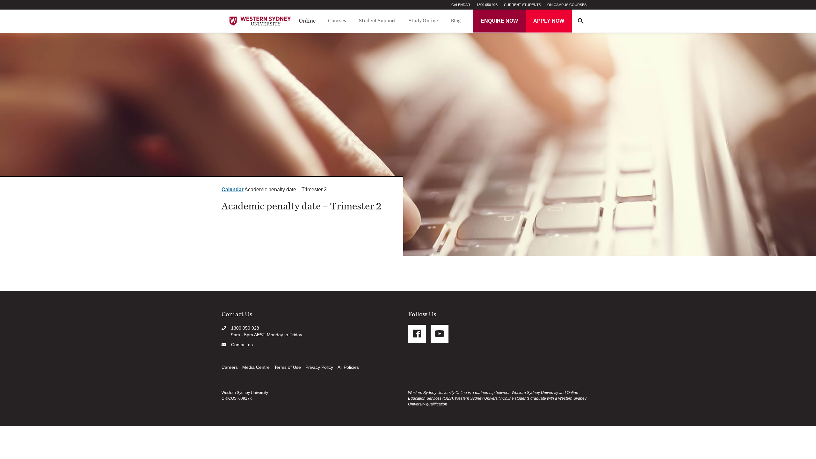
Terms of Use (287, 367)
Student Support (377, 20)
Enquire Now (499, 21)
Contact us (242, 344)
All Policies (348, 367)
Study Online (423, 20)
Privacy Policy (319, 367)
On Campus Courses (566, 5)
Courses (337, 20)
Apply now (548, 21)
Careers (230, 367)
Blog (456, 20)
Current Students (522, 5)
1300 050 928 (487, 5)
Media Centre (256, 367)
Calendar (460, 5)
